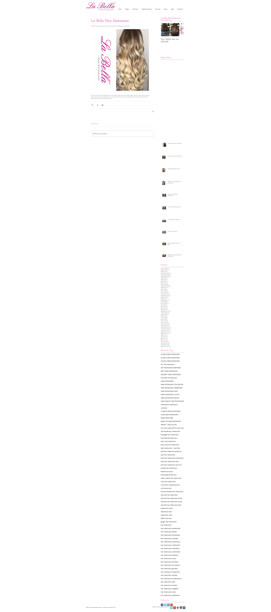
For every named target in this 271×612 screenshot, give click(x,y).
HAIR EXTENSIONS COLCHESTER (172, 384)
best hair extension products (171, 451)
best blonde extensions (169, 438)
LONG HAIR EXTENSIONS (169, 415)
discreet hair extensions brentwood (172, 498)
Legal (162, 606)
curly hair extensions (168, 482)
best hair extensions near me (171, 465)
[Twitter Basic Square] (165, 605)
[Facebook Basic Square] (162, 605)
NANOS (163, 425)
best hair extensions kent (170, 461)
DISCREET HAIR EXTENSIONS (171, 374)
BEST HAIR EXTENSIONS (169, 371)
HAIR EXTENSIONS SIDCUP (170, 398)
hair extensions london (169, 585)
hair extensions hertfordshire (171, 579)
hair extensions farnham (169, 562)
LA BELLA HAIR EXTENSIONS (170, 411)
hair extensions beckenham (170, 528)
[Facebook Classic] (184, 607)
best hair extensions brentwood (172, 458)
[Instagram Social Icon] (168, 605)
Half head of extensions (169, 405)
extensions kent (166, 512)
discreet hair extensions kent (171, 505)
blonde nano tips (167, 471)
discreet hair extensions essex (171, 502)
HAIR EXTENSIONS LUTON (170, 394)
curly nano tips (166, 488)
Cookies (154, 606)
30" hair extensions (167, 364)
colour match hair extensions (171, 478)
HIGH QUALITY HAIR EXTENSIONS (172, 401)
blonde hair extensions (169, 468)
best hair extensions (168, 455)
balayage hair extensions (169, 435)
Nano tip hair (172, 425)
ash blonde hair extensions (170, 431)
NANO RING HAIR (167, 418)
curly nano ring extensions (170, 485)
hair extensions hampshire (170, 572)
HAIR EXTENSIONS (167, 381)
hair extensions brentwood (170, 535)
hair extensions (166, 525)
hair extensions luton (168, 592)
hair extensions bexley (169, 532)
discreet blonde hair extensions (172, 492)
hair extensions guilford (169, 569)
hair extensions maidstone (170, 595)
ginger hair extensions (169, 522)
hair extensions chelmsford (170, 545)
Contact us (166, 606)
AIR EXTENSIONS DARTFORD (171, 368)
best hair (177, 448)
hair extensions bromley (169, 538)
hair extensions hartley (169, 575)
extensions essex (167, 508)
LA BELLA (164, 408)
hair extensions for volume (170, 565)
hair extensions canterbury (170, 542)
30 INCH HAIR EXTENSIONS (170, 361)
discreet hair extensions (169, 495)
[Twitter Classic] (171, 607)
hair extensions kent (168, 582)
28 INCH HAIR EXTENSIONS (170, 358)
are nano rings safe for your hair (172, 428)
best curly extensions (168, 441)
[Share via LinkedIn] (103, 105)
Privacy (158, 606)
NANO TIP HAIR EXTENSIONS (171, 421)
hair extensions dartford (169, 555)
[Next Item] (181, 29)
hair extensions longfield (169, 589)
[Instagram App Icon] (181, 607)
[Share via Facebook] (92, 105)
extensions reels (166, 515)
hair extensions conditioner (170, 552)
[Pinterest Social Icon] (177, 607)
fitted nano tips (166, 518)
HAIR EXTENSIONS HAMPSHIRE (171, 388)
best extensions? (167, 448)
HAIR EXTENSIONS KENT (169, 391)
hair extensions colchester (170, 548)
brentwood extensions (169, 475)
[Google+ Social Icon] (171, 605)
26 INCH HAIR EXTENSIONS (170, 354)
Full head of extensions (169, 378)
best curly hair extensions (170, 445)
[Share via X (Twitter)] (97, 105)
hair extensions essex (168, 558)
